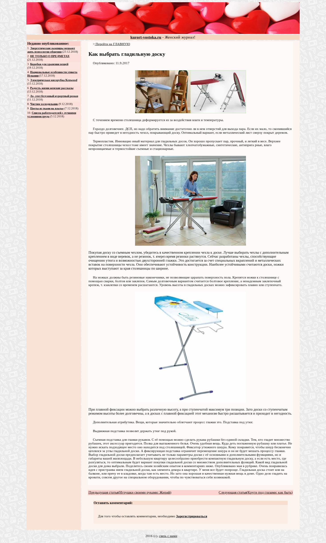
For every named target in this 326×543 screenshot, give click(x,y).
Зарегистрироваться (191, 516)
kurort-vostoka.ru (145, 37)
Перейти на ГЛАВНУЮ (112, 44)
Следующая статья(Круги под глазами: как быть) (256, 492)
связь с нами (168, 536)
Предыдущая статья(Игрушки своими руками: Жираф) (129, 492)
